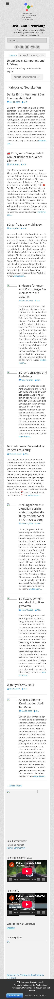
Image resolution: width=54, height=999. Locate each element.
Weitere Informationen (35, 995)
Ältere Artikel (14, 785)
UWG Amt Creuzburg (28, 26)
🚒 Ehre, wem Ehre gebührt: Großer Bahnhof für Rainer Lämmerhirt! (25, 157)
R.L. (37, 711)
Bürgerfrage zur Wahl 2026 (24, 224)
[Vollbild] (43, 879)
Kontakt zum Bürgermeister (27, 76)
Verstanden (14, 995)
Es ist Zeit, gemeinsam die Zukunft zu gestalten (31, 602)
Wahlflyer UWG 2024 (20, 685)
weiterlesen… (19, 276)
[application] (27, 871)
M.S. (25, 102)
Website (11, 927)
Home (13, 55)
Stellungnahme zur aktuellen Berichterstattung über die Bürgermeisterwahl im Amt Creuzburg (31, 512)
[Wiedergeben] (10, 879)
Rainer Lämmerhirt (16, 847)
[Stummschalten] (38, 879)
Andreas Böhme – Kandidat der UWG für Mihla (31, 703)
